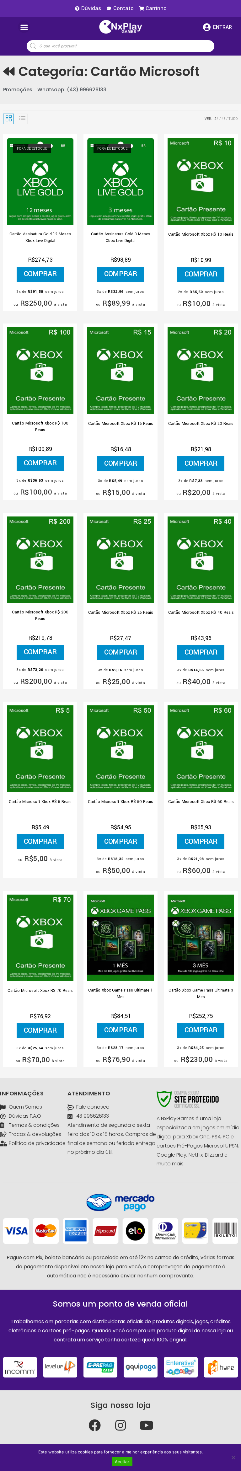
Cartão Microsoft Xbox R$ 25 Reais (120, 612)
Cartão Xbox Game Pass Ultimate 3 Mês (201, 993)
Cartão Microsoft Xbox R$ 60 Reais (201, 802)
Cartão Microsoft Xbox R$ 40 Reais (201, 612)
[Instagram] (120, 1425)
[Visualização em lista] (22, 119)
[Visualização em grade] (8, 119)
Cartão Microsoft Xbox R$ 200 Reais (40, 615)
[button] (24, 27)
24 (216, 118)
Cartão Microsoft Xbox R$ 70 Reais (40, 990)
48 (223, 118)
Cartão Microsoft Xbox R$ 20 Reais (200, 423)
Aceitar (122, 1461)
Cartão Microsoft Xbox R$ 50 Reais (120, 802)
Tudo (233, 118)
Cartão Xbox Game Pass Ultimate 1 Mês (120, 993)
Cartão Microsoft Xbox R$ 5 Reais (40, 802)
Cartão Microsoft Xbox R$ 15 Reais (120, 423)
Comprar (40, 274)
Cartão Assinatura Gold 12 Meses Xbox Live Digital (40, 237)
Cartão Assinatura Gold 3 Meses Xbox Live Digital (120, 237)
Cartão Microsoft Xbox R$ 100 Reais (40, 426)
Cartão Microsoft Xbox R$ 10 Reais (200, 234)
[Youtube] (146, 1425)
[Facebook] (94, 1425)
